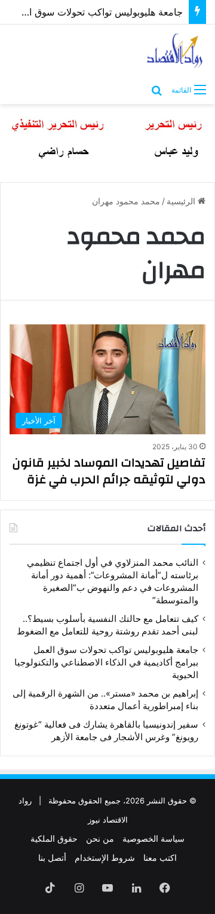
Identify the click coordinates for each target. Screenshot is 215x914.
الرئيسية (182, 201)
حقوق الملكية (54, 838)
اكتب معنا (160, 857)
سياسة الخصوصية (153, 838)
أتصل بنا (52, 857)
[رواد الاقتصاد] (175, 51)
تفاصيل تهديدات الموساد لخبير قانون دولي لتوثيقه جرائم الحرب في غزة (109, 471)
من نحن (100, 838)
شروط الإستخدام (105, 857)
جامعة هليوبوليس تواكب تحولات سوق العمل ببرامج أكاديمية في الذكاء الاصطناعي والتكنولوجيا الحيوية (106, 662)
